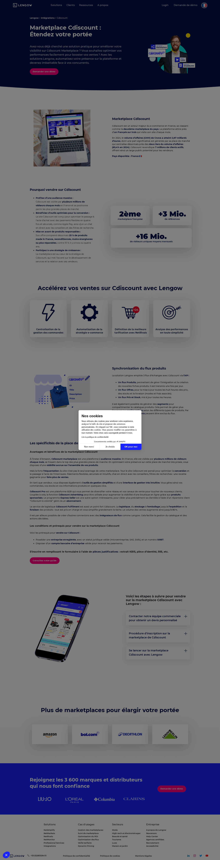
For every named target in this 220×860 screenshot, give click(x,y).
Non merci (89, 446)
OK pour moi (131, 446)
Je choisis (110, 446)
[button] (6, 855)
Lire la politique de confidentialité (95, 437)
